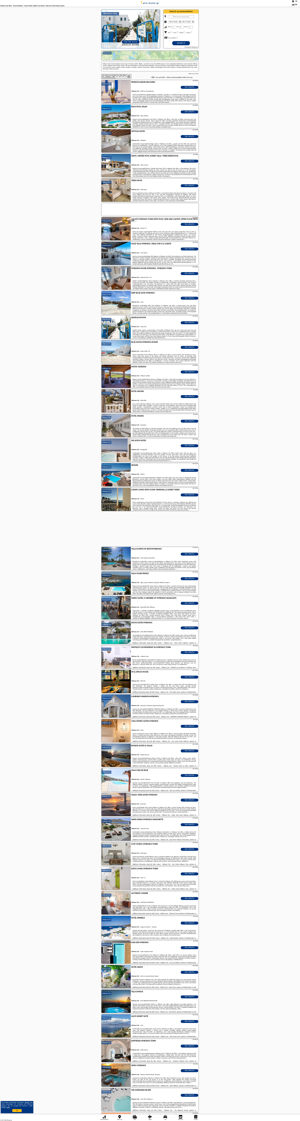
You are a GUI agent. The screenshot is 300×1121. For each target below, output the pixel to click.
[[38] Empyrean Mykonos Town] (116, 1050)
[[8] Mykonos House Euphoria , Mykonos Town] (116, 278)
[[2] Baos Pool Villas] (116, 116)
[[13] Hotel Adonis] (116, 401)
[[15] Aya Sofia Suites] (116, 450)
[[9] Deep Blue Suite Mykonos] (116, 302)
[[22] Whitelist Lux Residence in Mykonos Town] (116, 657)
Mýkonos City (106, 84)
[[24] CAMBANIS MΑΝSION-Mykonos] (116, 706)
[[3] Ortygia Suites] (116, 141)
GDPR (8, 1107)
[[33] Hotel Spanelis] (116, 927)
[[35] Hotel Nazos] (116, 977)
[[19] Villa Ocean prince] (116, 583)
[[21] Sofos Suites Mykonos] (116, 632)
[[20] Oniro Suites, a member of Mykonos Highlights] (116, 608)
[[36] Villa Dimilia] (116, 1001)
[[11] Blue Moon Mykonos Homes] (116, 352)
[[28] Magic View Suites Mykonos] (116, 804)
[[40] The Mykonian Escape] (116, 1100)
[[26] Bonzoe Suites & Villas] (116, 755)
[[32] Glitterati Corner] (116, 903)
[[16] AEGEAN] (116, 475)
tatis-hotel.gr (150, 3)
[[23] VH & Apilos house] (116, 681)
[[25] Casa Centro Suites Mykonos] (116, 731)
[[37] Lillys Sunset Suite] (116, 1026)
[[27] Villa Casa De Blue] (116, 780)
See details (189, 87)
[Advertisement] (150, 529)
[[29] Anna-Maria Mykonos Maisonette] (116, 829)
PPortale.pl (9, 1120)
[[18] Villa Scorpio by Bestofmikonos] (116, 558)
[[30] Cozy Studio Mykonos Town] (116, 854)
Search (181, 43)
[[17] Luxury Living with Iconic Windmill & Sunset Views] (116, 499)
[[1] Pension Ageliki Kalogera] (116, 92)
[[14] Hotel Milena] (116, 425)
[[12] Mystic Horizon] (116, 376)
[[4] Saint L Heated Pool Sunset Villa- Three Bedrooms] (116, 165)
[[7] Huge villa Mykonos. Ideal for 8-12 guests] (116, 253)
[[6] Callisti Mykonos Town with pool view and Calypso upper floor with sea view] (116, 229)
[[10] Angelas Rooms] (116, 327)
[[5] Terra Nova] (116, 190)
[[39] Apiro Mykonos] (116, 1075)
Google (27, 1102)
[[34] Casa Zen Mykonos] (116, 952)
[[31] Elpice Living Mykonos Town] (116, 878)
